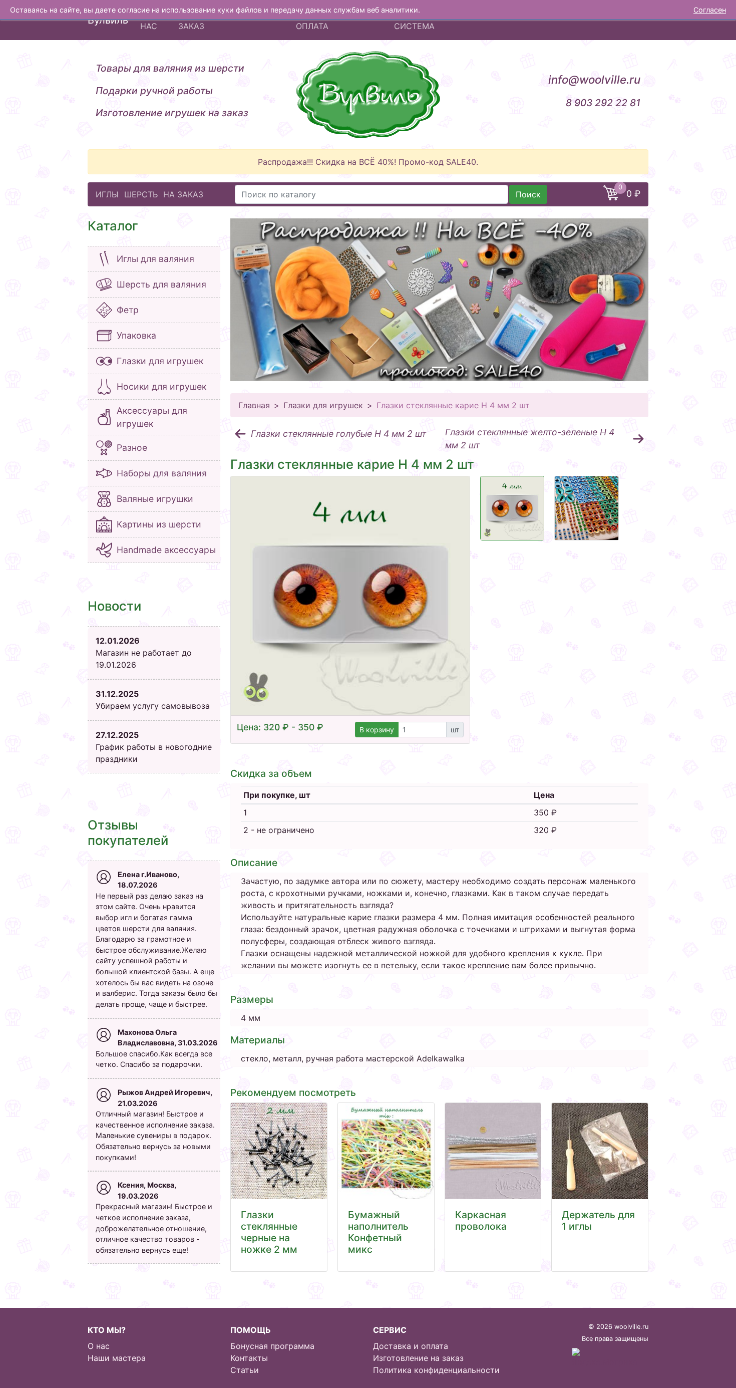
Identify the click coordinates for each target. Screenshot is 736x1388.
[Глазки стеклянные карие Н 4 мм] (512, 507)
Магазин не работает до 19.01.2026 (144, 653)
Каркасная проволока (481, 1220)
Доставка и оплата (410, 1346)
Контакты (249, 1358)
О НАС (148, 20)
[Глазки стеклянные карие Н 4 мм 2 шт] (350, 595)
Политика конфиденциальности (436, 1370)
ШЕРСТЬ (141, 194)
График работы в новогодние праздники (154, 747)
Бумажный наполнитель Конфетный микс (378, 1232)
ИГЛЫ (107, 194)
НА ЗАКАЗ (183, 194)
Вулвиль (108, 20)
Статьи (244, 1370)
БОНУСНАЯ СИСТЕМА (416, 20)
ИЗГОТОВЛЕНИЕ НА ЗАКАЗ (217, 20)
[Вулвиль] (368, 94)
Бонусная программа (272, 1346)
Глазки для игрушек (323, 405)
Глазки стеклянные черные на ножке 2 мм (269, 1232)
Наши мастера (117, 1358)
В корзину (376, 729)
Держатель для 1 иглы (598, 1220)
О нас (99, 1346)
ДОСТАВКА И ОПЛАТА (322, 20)
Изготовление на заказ (418, 1358)
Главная (254, 405)
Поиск (528, 194)
